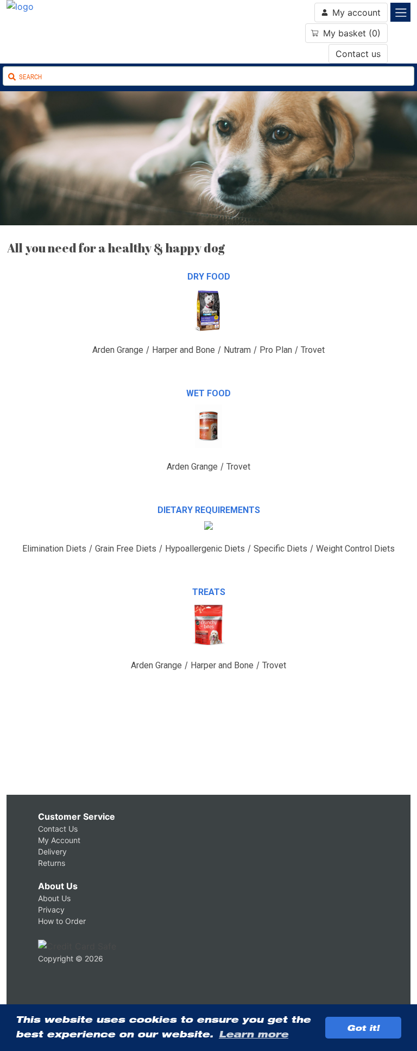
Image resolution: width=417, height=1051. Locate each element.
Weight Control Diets (355, 548)
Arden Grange (117, 350)
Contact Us (58, 828)
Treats (208, 592)
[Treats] (208, 652)
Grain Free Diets (125, 548)
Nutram (237, 350)
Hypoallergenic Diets (205, 548)
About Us (58, 886)
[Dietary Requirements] (208, 535)
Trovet (313, 350)
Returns (51, 863)
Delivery (52, 851)
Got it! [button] (363, 1028)
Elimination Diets (54, 548)
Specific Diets (280, 548)
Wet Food (208, 393)
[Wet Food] (208, 453)
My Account (59, 840)
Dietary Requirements (208, 510)
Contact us (358, 53)
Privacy (51, 909)
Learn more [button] (253, 1034)
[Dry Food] (208, 336)
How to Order (62, 921)
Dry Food (208, 276)
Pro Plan (276, 350)
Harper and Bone (183, 350)
